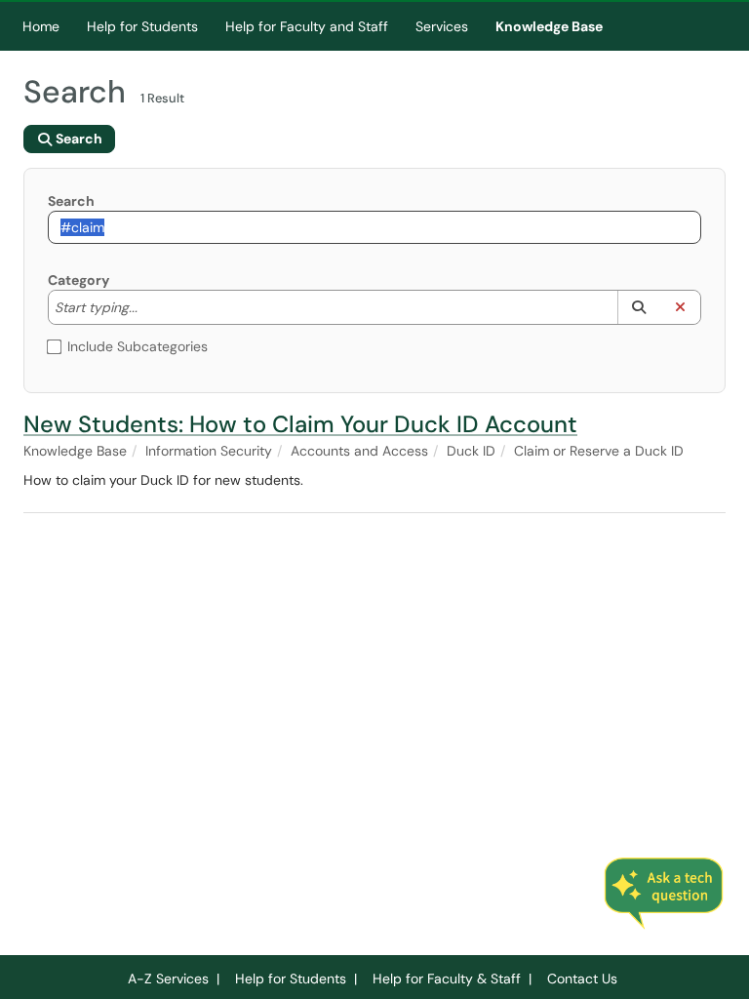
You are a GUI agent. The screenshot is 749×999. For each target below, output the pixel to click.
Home (40, 26)
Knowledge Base (549, 26)
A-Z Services (168, 978)
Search (71, 201)
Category (78, 280)
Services (441, 26)
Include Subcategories (137, 346)
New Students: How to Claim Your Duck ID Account (300, 424)
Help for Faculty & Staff (447, 978)
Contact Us (582, 978)
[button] (638, 307)
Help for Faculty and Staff (306, 26)
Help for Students (142, 26)
